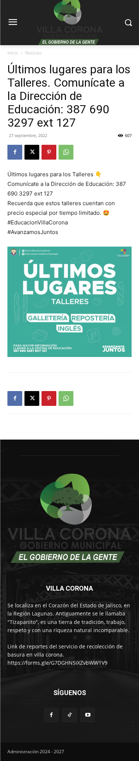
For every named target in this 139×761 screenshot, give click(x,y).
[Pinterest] (49, 152)
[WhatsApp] (66, 152)
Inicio (12, 53)
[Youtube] (87, 715)
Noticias (33, 53)
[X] (31, 152)
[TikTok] (69, 715)
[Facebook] (14, 152)
